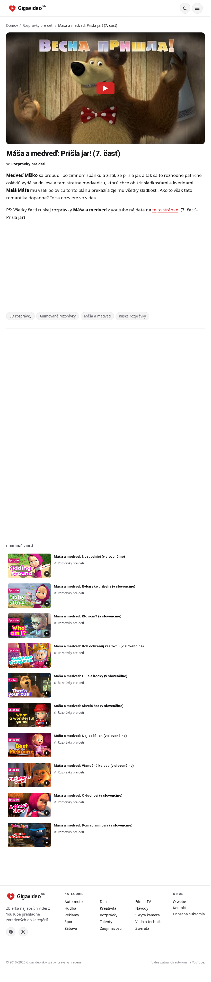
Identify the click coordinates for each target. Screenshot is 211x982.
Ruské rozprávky (132, 316)
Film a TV (143, 901)
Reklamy (72, 914)
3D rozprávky (20, 316)
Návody (141, 908)
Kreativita (108, 908)
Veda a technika (149, 921)
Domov (12, 25)
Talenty (106, 921)
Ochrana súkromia (189, 913)
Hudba (70, 908)
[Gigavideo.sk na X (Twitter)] (23, 931)
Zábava (71, 928)
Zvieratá (142, 928)
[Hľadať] (185, 8)
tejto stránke (165, 210)
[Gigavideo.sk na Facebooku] (10, 931)
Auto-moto (74, 901)
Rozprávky (108, 914)
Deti (103, 901)
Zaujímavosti (111, 928)
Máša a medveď (97, 316)
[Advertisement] (105, 264)
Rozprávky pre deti (38, 25)
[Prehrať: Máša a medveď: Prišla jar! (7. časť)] (105, 88)
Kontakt (179, 907)
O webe (179, 901)
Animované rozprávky (58, 316)
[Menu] (197, 8)
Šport (69, 921)
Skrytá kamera (147, 914)
